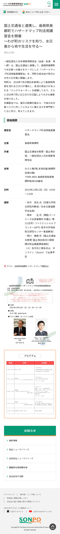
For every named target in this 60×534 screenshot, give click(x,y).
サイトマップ (9, 494)
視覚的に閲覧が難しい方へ (17, 498)
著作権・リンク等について (30, 494)
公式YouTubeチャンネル (42, 511)
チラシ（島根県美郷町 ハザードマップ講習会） (28, 266)
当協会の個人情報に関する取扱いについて (23, 501)
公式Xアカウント (16, 511)
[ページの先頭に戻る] (52, 526)
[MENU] (56, 4)
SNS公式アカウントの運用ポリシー (18, 508)
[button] (49, 4)
